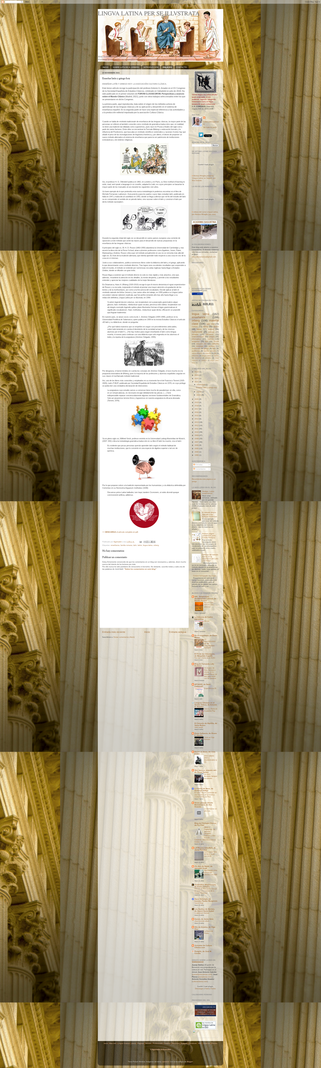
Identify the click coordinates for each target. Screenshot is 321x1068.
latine (140, 545)
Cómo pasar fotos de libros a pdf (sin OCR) (210, 854)
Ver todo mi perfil (210, 127)
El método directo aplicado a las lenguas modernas (209, 514)
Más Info (112, 1043)
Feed (207, 989)
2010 (197, 432)
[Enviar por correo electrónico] (145, 542)
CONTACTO (181, 67)
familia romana (126, 545)
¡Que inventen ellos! (201, 921)
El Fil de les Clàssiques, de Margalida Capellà (204, 655)
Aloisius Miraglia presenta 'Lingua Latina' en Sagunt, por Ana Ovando (204, 178)
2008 (197, 439)
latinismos (195, 356)
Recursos (175, 1043)
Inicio (147, 632)
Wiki (199, 1043)
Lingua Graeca (124, 1043)
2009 (197, 435)
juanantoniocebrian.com (202, 974)
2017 (197, 409)
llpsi (206, 341)
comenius (198, 358)
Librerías (206, 1043)
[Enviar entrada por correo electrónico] (140, 542)
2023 (197, 375)
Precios (214, 1043)
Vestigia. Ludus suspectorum (208, 492)
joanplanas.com (205, 977)
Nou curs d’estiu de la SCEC (204, 658)
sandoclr (165, 1062)
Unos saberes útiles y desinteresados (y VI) (210, 759)
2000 (197, 452)
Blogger (190, 1062)
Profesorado (158, 1043)
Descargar (199, 989)
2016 (197, 412)
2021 (197, 382)
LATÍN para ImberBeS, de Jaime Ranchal (205, 849)
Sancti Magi (198, 903)
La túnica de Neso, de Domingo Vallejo (203, 790)
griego (206, 348)
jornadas (208, 358)
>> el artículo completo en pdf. (120, 532)
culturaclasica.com (199, 981)
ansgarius (196, 341)
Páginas (140, 1043)
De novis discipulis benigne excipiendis (210, 776)
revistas (212, 346)
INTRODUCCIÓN (151, 67)
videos (211, 329)
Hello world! (198, 727)
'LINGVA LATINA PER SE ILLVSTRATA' (158, 56)
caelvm (216, 356)
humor (216, 341)
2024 (197, 372)
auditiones (196, 351)
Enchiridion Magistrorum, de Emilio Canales (205, 886)
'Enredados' (198, 962)
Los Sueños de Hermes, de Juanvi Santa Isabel (204, 910)
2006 (197, 445)
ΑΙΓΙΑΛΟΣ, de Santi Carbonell (202, 685)
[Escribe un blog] (147, 542)
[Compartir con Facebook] (152, 542)
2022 (197, 378)
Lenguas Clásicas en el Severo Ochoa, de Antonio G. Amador (205, 705)
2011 (197, 429)
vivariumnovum (198, 337)
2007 (197, 442)
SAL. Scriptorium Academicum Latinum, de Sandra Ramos (205, 599)
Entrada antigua (177, 632)
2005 (197, 448)
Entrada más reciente (113, 632)
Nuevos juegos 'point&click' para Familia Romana (208, 536)
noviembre (201, 385)
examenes (196, 348)
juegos (212, 337)
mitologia (199, 346)
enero (199, 395)
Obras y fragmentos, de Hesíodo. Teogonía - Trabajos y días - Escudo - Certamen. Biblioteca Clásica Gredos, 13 (205, 834)
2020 (197, 399)
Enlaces (184, 1043)
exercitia (208, 353)
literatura (209, 334)
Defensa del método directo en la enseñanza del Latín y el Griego (210, 558)
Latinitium (204, 360)
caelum (211, 339)
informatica (196, 339)
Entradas (199, 465)
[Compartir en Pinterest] (154, 542)
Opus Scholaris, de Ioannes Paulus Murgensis (205, 900)
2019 (197, 402)
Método (148, 1043)
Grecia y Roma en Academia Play (210, 710)
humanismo (197, 332)
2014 (197, 419)
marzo (199, 392)
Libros (133, 1043)
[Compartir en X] (149, 542)
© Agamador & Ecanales (160, 1049)
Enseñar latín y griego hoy (206, 387)
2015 (197, 416)
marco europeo (197, 353)
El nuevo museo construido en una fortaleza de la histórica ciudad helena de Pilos (205, 795)
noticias (211, 332)
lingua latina (147, 545)
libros (205, 326)
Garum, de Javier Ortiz (203, 919)
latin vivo (211, 324)
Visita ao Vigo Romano (209, 738)
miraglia (195, 334)
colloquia (215, 344)
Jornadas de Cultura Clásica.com (203, 946)
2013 (197, 422)
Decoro (206, 621)
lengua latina (206, 356)
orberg (156, 545)
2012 (197, 425)
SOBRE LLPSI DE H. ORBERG (126, 67)
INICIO (105, 67)
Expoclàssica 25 (210, 688)
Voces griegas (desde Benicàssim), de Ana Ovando (203, 805)
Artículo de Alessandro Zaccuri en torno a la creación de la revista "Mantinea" (205, 891)
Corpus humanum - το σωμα (204, 576)
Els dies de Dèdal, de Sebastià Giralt (203, 867)
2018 (197, 406)
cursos (195, 326)
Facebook (193, 1043)
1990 (197, 455)
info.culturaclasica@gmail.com (204, 257)
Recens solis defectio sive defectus (209, 605)
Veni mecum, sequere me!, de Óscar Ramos (205, 771)
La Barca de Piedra (208, 932)
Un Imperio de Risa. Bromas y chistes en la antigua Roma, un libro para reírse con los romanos (210, 673)
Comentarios (200, 469)
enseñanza (115, 545)
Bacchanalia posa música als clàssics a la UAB (210, 872)
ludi (215, 353)
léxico (216, 326)
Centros (167, 1043)
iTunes (213, 989)
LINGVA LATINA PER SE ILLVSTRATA (148, 13)
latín (135, 545)
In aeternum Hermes (201, 913)
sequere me (201, 344)
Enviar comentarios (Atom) (124, 637)
